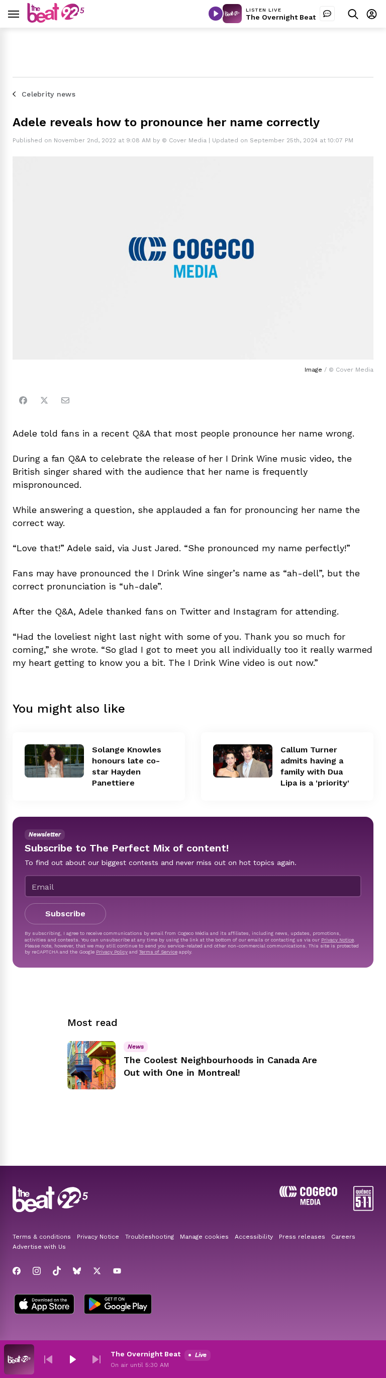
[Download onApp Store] (44, 1305)
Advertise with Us (39, 1246)
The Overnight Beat (281, 17)
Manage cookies (204, 1236)
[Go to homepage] (55, 20)
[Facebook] (23, 400)
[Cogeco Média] (308, 1202)
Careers (343, 1236)
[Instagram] (37, 1271)
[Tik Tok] (57, 1271)
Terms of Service (158, 952)
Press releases (302, 1236)
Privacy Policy (112, 952)
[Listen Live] (216, 14)
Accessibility (254, 1236)
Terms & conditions (42, 1236)
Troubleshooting (149, 1236)
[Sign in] (371, 14)
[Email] (65, 400)
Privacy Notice (337, 939)
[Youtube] (117, 1271)
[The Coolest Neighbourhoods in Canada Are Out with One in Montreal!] (91, 1065)
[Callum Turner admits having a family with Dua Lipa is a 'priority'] (242, 761)
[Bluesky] (77, 1271)
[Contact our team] (327, 13)
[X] (97, 1271)
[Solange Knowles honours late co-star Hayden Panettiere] (54, 761)
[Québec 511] (363, 1208)
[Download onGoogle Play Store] (118, 1305)
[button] (48, 1359)
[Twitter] (44, 400)
